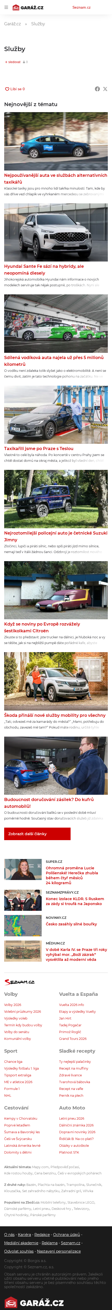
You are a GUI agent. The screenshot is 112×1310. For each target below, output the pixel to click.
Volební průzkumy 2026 (22, 1012)
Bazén (31, 1185)
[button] (56, 141)
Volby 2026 (12, 1005)
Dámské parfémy (17, 1209)
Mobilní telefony (53, 1202)
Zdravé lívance (70, 1075)
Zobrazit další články (27, 834)
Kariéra (24, 1234)
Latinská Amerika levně (22, 1146)
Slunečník (93, 1185)
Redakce (42, 1234)
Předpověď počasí (65, 1167)
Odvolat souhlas (19, 1251)
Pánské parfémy (43, 1215)
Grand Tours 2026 (72, 1039)
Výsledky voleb (15, 1018)
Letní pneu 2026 (71, 1118)
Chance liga (13, 1062)
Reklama (50, 1243)
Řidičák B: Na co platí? (76, 1139)
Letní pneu (41, 1209)
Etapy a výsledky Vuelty (77, 1012)
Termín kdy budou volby (23, 1025)
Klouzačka (12, 1191)
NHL (7, 1095)
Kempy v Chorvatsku (20, 1118)
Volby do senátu (16, 1032)
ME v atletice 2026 (18, 1082)
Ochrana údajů (66, 1234)
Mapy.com (40, 1167)
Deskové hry (62, 1209)
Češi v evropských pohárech (80, 1173)
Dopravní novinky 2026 (77, 1132)
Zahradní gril (71, 1191)
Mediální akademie (21, 1243)
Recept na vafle (71, 1089)
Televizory (81, 1209)
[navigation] (6, 7)
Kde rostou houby (18, 1173)
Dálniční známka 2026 (76, 1125)
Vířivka (88, 1191)
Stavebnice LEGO (80, 1202)
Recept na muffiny (73, 1068)
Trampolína (75, 1185)
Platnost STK (69, 1152)
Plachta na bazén (51, 1185)
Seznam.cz (81, 7)
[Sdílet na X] (105, 89)
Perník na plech (71, 1095)
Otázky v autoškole (74, 1146)
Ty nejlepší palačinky (75, 1062)
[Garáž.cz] (34, 1302)
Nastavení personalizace (59, 1251)
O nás (9, 1234)
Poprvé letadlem (17, 1125)
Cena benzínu (45, 1173)
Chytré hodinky (16, 1215)
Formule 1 (12, 1089)
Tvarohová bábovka (74, 1082)
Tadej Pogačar (70, 1025)
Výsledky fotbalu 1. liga (21, 1068)
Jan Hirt (65, 1018)
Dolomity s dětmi (18, 1152)
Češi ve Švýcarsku (18, 1139)
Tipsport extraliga (17, 1075)
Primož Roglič (70, 1032)
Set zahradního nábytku (40, 1191)
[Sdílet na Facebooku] (97, 89)
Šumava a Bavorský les (22, 1132)
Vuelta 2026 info (71, 1005)
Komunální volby (17, 1039)
